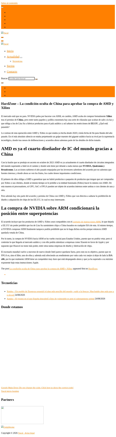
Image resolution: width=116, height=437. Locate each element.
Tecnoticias (17, 61)
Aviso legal (30, 433)
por (8, 92)
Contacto (12, 71)
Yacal (21, 433)
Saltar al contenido (9, 3)
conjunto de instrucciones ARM (87, 222)
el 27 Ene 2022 (13, 88)
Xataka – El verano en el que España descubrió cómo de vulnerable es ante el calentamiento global (50, 299)
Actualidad (13, 56)
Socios (10, 65)
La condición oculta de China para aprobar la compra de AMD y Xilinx (40, 269)
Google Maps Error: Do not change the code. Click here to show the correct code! (37, 388)
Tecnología (12, 95)
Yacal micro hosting (10, 391)
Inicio (10, 50)
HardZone (92, 269)
